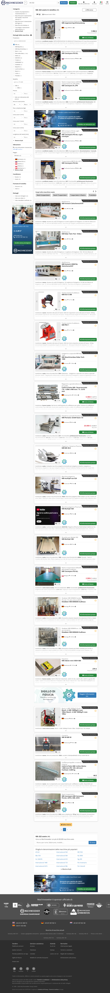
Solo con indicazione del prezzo (22, 98)
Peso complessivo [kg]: (19, 108)
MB (17, 44)
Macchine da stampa (22, 25)
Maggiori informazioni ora (87, 695)
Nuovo (18, 177)
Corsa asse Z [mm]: (18, 128)
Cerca (64, 3)
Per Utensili (81, 866)
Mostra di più (66, 869)
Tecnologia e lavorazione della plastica (22, 28)
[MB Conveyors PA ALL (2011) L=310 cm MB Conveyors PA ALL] (48, 60)
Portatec (18, 75)
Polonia (20, 166)
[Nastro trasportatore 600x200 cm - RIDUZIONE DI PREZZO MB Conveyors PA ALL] (48, 576)
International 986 (62, 866)
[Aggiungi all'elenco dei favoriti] (95, 23)
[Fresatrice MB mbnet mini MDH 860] (48, 667)
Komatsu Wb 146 (71, 933)
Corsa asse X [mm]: (18, 114)
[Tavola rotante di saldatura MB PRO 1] (48, 331)
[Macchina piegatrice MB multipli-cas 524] (48, 485)
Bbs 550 (38, 856)
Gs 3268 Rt (38, 859)
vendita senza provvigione (23, 243)
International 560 (62, 852)
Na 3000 (80, 856)
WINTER (18, 58)
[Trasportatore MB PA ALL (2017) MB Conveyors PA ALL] (48, 169)
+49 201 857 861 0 (50, 923)
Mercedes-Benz (21, 53)
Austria (20, 163)
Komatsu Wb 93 (83, 933)
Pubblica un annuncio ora (86, 124)
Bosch (17, 71)
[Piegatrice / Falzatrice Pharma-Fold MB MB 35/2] (48, 454)
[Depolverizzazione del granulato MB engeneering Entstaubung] (48, 29)
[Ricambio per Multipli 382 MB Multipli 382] (48, 545)
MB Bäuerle (19, 47)
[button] (107, 2)
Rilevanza (89, 10)
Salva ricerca (66, 825)
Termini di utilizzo (54, 989)
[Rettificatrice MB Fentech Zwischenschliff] (48, 210)
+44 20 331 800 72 (21, 923)
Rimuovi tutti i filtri (49, 14)
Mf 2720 (80, 852)
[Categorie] (25, 2)
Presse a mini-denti (96, 933)
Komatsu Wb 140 (61, 938)
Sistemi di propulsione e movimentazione (22, 12)
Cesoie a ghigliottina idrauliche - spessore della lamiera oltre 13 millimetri (42, 933)
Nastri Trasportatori (60, 195)
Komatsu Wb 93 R (13, 933)
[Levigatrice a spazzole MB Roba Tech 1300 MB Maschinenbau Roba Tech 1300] (48, 362)
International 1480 (41, 863)
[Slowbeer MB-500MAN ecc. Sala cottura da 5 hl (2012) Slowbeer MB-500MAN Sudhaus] (48, 637)
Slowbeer (18, 64)
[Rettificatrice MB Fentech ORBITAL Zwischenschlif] (48, 270)
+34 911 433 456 (21, 926)
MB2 (19, 88)
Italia (17, 149)
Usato (17, 179)
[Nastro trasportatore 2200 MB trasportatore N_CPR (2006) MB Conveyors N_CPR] (48, 90)
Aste (17, 188)
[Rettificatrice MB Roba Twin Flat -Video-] (48, 240)
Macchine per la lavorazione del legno (23, 22)
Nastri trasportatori (43, 195)
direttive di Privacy (43, 989)
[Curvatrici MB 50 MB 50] (48, 744)
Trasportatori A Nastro (78, 195)
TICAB (18, 60)
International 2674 (41, 866)
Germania (21, 159)
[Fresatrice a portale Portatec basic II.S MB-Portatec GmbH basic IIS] (48, 424)
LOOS (17, 73)
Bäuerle (18, 67)
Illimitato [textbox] (17, 155)
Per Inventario (82, 863)
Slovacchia (21, 161)
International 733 (62, 863)
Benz (18, 51)
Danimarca (21, 168)
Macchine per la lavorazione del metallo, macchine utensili (23, 17)
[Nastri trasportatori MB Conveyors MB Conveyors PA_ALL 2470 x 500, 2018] (48, 802)
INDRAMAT (19, 62)
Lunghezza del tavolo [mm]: (21, 134)
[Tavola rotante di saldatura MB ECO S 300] (48, 301)
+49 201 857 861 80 (79, 923)
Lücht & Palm (19, 69)
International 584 (62, 856)
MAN (17, 55)
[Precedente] (36, 30)
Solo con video (20, 198)
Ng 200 (80, 859)
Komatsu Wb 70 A (49, 938)
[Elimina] (58, 2)
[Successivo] (59, 30)
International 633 (62, 859)
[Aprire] (66, 46)
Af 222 (37, 852)
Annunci (18, 186)
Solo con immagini (21, 196)
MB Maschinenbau (21, 49)
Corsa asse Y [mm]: (18, 121)
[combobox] (22, 155)
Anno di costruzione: (19, 101)
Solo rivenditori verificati (23, 200)
